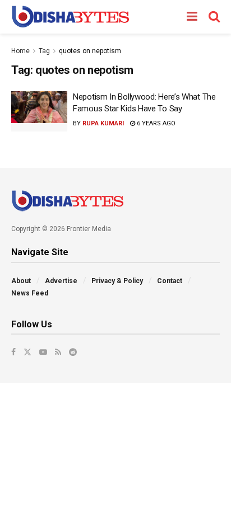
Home (20, 51)
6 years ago (155, 123)
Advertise (61, 281)
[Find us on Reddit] (73, 352)
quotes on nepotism (90, 51)
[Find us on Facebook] (13, 352)
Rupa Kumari (103, 123)
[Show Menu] (192, 17)
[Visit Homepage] (70, 17)
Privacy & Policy (117, 281)
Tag (44, 51)
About (21, 281)
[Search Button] (214, 17)
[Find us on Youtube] (43, 352)
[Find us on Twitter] (27, 352)
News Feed (29, 293)
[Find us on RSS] (58, 352)
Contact (169, 281)
